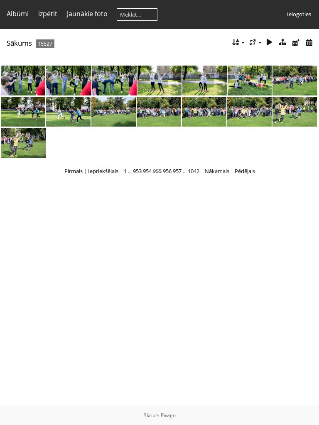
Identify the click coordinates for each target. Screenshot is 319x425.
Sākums (19, 43)
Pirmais (73, 171)
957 (177, 171)
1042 (193, 171)
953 (137, 171)
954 (147, 171)
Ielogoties (299, 14)
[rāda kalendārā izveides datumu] (309, 42)
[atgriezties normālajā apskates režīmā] (283, 42)
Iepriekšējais (103, 171)
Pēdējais (245, 171)
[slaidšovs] (270, 42)
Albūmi (18, 13)
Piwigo (168, 415)
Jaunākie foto (87, 13)
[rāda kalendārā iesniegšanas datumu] (296, 42)
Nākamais (217, 171)
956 (167, 171)
